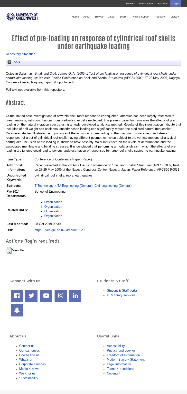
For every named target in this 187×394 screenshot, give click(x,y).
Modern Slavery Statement (126, 359)
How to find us (29, 355)
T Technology (44, 185)
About (86, 16)
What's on (26, 359)
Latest (111, 16)
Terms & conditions (120, 369)
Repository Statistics (20, 54)
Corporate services (32, 364)
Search (130, 3)
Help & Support (141, 16)
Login (175, 3)
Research (160, 16)
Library (175, 16)
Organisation (53, 202)
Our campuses (29, 350)
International (146, 3)
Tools (15, 62)
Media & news (29, 369)
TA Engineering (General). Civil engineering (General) (94, 185)
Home (75, 16)
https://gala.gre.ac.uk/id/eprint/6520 (59, 230)
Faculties (163, 3)
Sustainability (28, 378)
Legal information (119, 364)
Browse (98, 16)
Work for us (27, 373)
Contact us (27, 346)
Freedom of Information (123, 355)
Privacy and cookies (121, 350)
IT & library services (121, 295)
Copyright (113, 373)
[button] (9, 250)
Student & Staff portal (122, 290)
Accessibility (116, 346)
